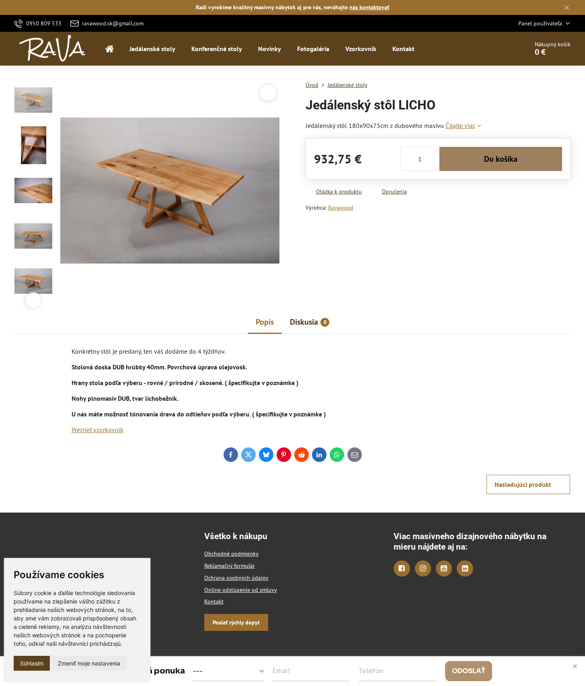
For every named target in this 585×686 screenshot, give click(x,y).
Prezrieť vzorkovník (97, 430)
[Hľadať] (500, 48)
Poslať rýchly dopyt (236, 622)
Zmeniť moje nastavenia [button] (89, 663)
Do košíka (500, 159)
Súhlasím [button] (31, 663)
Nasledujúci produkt (523, 484)
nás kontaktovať (369, 7)
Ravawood (340, 207)
